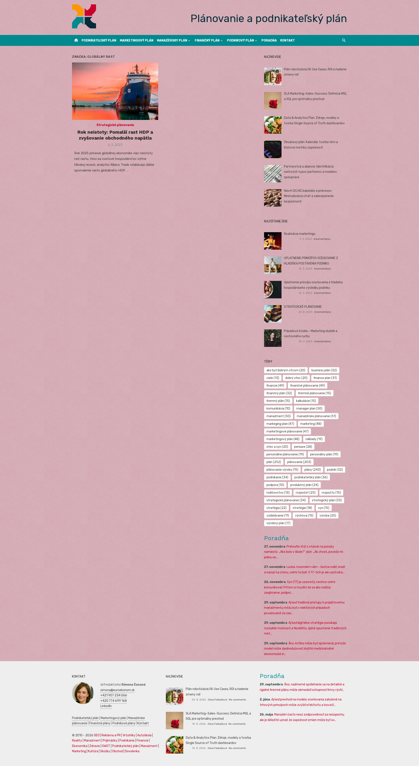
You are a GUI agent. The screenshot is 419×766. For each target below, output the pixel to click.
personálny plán (324, 454)
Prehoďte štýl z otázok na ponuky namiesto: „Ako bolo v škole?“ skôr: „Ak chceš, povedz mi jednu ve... (303, 552)
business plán (324, 370)
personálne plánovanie (285, 454)
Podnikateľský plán (99, 40)
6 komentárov (322, 238)
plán (273, 462)
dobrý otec (296, 378)
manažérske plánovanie (316, 416)
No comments (237, 699)
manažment (278, 416)
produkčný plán (304, 485)
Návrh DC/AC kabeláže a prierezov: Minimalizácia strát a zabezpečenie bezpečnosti (309, 196)
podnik (335, 470)
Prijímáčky (110, 740)
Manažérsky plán (172, 40)
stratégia (276, 508)
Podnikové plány (123, 723)
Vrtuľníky (129, 735)
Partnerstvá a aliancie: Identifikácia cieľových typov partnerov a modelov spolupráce (310, 172)
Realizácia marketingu (299, 234)
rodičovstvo (278, 493)
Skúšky (105, 751)
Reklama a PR (111, 735)
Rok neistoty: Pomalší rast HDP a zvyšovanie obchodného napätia (115, 134)
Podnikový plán (240, 40)
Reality (77, 740)
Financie (142, 740)
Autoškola (144, 735)
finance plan (325, 378)
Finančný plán (207, 40)
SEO (97, 735)
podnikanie (277, 477)
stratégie (302, 508)
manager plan (309, 408)
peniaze (303, 447)
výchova (304, 515)
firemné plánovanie (314, 393)
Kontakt (287, 40)
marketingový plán (282, 439)
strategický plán (327, 500)
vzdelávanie (277, 515)
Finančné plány (99, 723)
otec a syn (277, 447)
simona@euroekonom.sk (117, 690)
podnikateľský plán (311, 477)
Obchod (117, 751)
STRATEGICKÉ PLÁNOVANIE (303, 307)
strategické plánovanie (286, 500)
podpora (275, 485)
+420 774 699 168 (113, 701)
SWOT (106, 746)
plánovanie (299, 462)
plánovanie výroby (282, 470)
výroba (327, 515)
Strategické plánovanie (115, 125)
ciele (272, 378)
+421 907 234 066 (113, 695)
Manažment (92, 740)
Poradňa (269, 40)
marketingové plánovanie (287, 431)
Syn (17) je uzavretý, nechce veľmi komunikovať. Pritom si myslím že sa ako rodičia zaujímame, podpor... (299, 587)
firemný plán (278, 401)
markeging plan (280, 424)
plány (312, 470)
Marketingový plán (136, 40)
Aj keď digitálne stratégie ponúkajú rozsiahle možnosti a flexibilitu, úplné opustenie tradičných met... (305, 628)
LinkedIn (106, 706)
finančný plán (279, 393)
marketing (310, 424)
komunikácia (278, 408)
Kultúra (93, 751)
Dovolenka (132, 751)
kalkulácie (306, 401)
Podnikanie (127, 740)
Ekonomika (79, 746)
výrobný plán (278, 523)
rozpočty (331, 493)
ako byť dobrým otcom (285, 370)
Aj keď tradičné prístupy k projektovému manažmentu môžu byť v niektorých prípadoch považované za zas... (304, 608)
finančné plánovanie (307, 385)
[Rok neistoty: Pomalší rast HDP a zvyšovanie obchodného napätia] (115, 91)
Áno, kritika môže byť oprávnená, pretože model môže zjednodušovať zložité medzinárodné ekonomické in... (305, 649)
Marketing (79, 751)
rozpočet (306, 493)
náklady (314, 439)
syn (323, 508)
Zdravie (94, 746)
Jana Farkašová (217, 699)
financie (275, 385)
